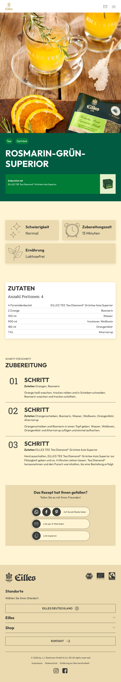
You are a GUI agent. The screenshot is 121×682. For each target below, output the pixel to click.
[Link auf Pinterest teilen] (56, 512)
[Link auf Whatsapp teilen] (36, 512)
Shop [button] (9, 627)
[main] (60, 289)
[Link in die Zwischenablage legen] (36, 535)
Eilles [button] (9, 617)
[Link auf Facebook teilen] (46, 512)
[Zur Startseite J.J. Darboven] (9, 6)
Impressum (37, 663)
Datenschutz (51, 663)
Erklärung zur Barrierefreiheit (74, 663)
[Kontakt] (105, 6)
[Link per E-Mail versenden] (36, 523)
